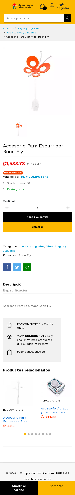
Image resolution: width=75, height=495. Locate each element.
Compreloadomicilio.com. (37, 473)
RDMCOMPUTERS (13, 409)
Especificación (15, 290)
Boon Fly (25, 255)
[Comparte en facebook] (7, 267)
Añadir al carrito (19, 488)
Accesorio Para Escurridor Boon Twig (15, 419)
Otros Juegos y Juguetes (21, 32)
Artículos (8, 28)
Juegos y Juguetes (28, 28)
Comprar (37, 226)
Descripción (13, 284)
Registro (63, 8)
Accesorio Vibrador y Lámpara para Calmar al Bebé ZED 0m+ (55, 410)
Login (61, 4)
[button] (25, 434)
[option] (37, 81)
